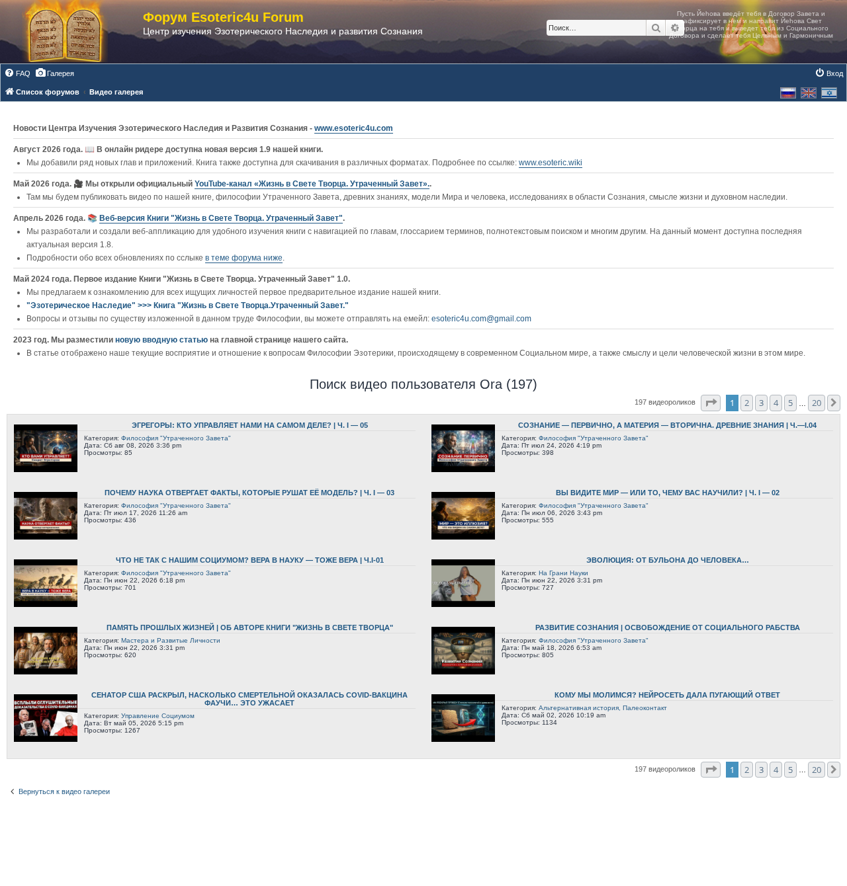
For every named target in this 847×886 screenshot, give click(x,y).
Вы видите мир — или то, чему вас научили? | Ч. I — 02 (668, 493)
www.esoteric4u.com (353, 128)
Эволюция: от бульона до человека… (667, 560)
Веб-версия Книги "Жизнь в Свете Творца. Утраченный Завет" (221, 218)
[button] (711, 403)
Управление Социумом (158, 715)
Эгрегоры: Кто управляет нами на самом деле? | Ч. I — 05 (250, 425)
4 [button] (776, 403)
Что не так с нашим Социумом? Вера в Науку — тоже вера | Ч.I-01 (250, 560)
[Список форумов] (78, 31)
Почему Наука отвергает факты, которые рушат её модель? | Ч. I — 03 (249, 493)
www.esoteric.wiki (550, 162)
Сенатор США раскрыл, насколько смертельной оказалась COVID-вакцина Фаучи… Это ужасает (249, 699)
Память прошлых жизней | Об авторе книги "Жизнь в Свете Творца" (250, 627)
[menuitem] (17, 73)
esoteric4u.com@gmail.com (481, 318)
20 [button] (816, 403)
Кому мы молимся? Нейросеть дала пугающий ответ (667, 695)
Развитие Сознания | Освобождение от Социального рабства (667, 627)
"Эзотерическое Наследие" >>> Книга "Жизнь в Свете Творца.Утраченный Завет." (187, 305)
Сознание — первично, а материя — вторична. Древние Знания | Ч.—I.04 (667, 425)
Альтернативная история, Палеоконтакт (603, 707)
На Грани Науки (563, 573)
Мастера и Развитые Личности (170, 640)
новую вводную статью (162, 339)
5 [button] (790, 403)
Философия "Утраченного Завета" (176, 438)
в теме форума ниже (244, 257)
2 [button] (746, 403)
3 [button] (761, 403)
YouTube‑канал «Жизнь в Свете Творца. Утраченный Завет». (312, 183)
